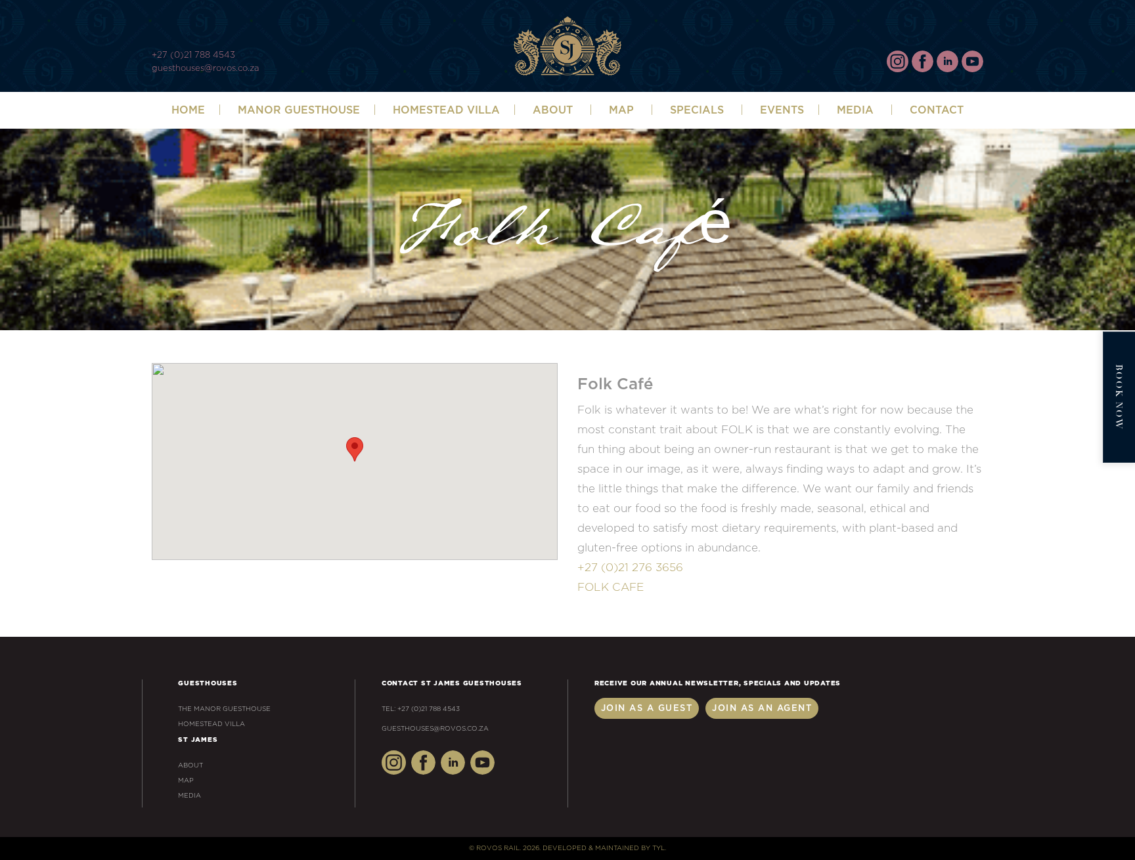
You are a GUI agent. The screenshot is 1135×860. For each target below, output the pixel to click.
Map (621, 110)
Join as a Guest (647, 708)
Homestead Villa (446, 110)
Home (188, 110)
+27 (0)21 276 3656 (630, 567)
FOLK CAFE (610, 587)
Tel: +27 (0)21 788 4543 (421, 709)
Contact (937, 110)
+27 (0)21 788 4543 (193, 55)
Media (855, 110)
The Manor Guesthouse (224, 709)
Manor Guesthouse (299, 110)
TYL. (659, 848)
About (190, 765)
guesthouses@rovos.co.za (205, 68)
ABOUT (553, 110)
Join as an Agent (762, 708)
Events (782, 110)
